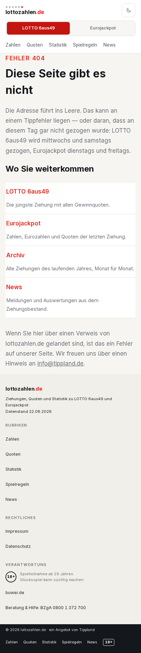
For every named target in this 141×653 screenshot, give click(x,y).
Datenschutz (18, 546)
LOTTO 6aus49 (38, 27)
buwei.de (14, 592)
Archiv (15, 255)
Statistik (58, 45)
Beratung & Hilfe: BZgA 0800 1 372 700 (45, 607)
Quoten (35, 45)
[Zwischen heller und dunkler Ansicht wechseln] (129, 10)
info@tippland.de (60, 363)
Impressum (16, 531)
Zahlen (13, 45)
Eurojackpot (103, 27)
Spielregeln (85, 45)
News (109, 45)
